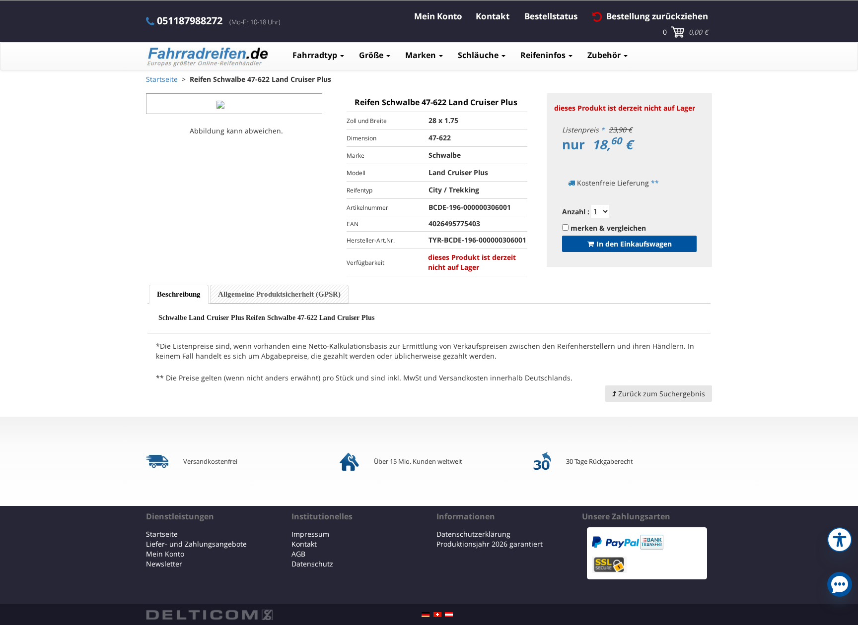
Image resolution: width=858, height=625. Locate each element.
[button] (839, 538)
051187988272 (189, 20)
